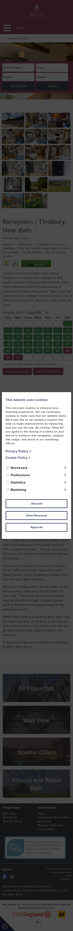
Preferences (20, 475)
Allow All (36, 503)
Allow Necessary (36, 515)
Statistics (18, 482)
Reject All (36, 527)
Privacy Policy (18, 451)
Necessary (19, 467)
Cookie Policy (18, 457)
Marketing (18, 489)
